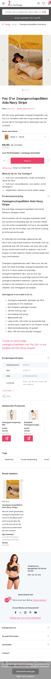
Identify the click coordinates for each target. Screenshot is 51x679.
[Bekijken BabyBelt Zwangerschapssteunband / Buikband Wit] (34, 415)
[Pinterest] (30, 612)
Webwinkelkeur (40, 600)
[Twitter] (20, 612)
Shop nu (27, 161)
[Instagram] (25, 612)
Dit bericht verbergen (25, 671)
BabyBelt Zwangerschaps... (32, 423)
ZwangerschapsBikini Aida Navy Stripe (12, 506)
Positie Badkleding (29, 459)
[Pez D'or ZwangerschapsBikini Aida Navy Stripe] (12, 489)
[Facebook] (15, 612)
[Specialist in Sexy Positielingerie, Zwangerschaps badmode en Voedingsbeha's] (22, 3)
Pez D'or (11, 108)
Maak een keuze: (10, 131)
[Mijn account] (38, 3)
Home (14, 24)
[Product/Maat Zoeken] (45, 12)
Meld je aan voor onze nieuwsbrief (25, 618)
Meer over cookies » (25, 676)
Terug (7, 24)
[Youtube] (35, 612)
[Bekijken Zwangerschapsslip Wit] (12, 415)
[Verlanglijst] (43, 3)
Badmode (9, 459)
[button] (23, 90)
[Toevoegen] (6, 438)
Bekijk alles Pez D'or (26, 108)
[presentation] (3, 60)
